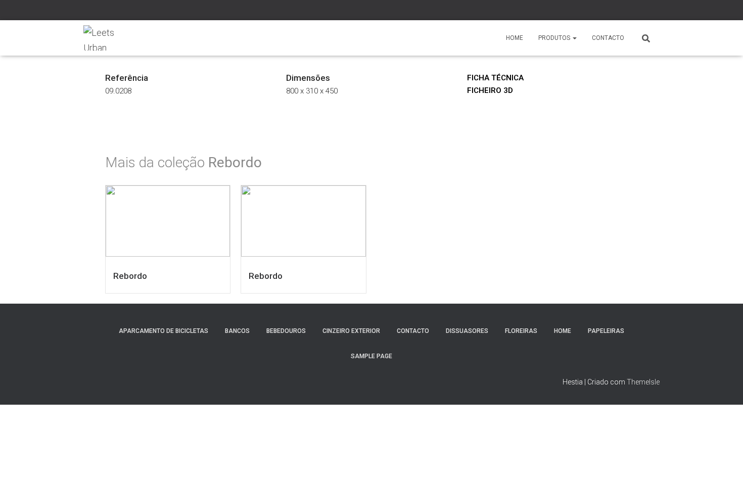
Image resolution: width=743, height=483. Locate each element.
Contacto (608, 37)
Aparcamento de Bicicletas (163, 330)
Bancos (237, 330)
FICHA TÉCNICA (495, 77)
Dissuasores (467, 330)
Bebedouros (286, 330)
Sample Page (371, 356)
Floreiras (521, 330)
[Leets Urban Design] (102, 38)
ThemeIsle (643, 382)
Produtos (555, 37)
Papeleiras (606, 330)
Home (514, 37)
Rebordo (130, 276)
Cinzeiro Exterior (351, 330)
